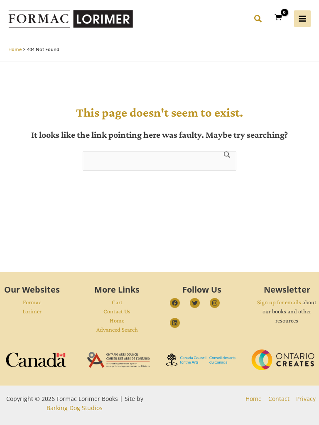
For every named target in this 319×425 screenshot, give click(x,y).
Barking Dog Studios (75, 408)
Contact (279, 399)
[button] (258, 19)
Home (117, 320)
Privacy (306, 399)
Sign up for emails (279, 302)
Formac (32, 302)
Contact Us (116, 311)
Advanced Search (117, 329)
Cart (117, 302)
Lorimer (32, 311)
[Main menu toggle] (302, 18)
